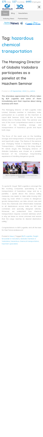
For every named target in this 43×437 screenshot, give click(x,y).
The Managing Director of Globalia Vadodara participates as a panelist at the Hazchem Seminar (21, 73)
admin (32, 91)
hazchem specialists (10, 244)
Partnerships (23, 18)
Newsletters (23, 13)
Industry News (8, 18)
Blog (13, 13)
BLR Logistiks (27, 236)
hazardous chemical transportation (25, 241)
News (5, 13)
